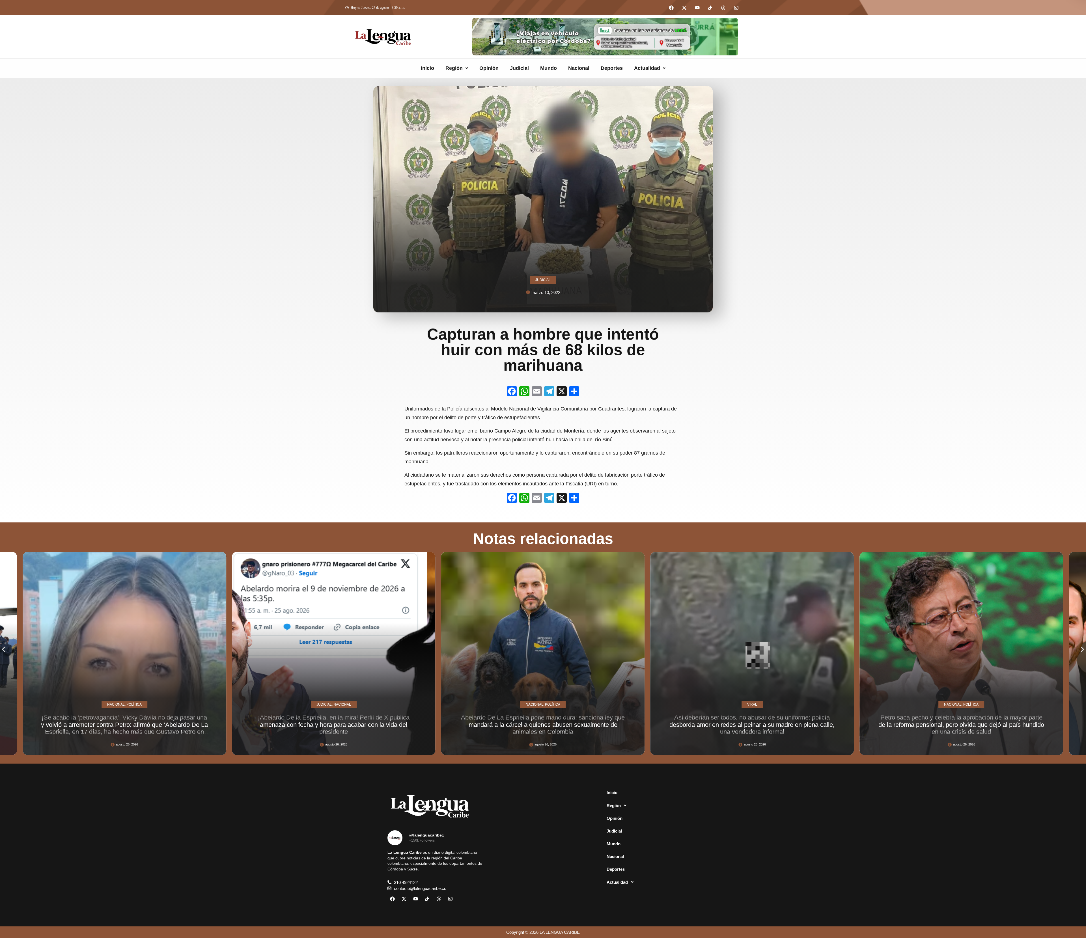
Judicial (519, 68)
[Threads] (723, 7)
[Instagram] (736, 7)
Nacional (578, 68)
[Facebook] (671, 7)
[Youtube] (697, 7)
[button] (457, 68)
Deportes (612, 68)
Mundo (548, 68)
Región (454, 68)
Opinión (489, 68)
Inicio (427, 68)
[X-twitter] (684, 7)
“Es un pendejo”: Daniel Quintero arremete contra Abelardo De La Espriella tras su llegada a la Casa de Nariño (811, 728)
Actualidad (647, 68)
